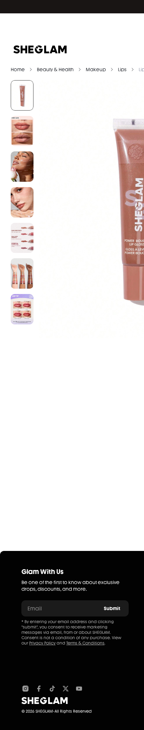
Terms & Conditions (85, 643)
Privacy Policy (42, 643)
